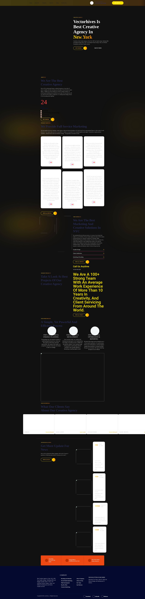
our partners (79, 585)
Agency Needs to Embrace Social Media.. (98, 453)
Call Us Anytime (81, 266)
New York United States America (95, 560)
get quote (117, 3)
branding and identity (66, 578)
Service (51, 3)
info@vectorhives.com (74, 561)
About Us (37, 3)
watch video (98, 48)
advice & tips (79, 580)
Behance (105, 596)
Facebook (88, 596)
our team (78, 583)
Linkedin (97, 596)
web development (65, 583)
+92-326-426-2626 (100, 3)
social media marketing (66, 580)
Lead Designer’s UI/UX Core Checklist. (100, 512)
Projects (44, 3)
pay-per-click (64, 585)
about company (80, 578)
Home (30, 3)
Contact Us (63, 3)
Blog (57, 3)
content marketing (65, 587)
